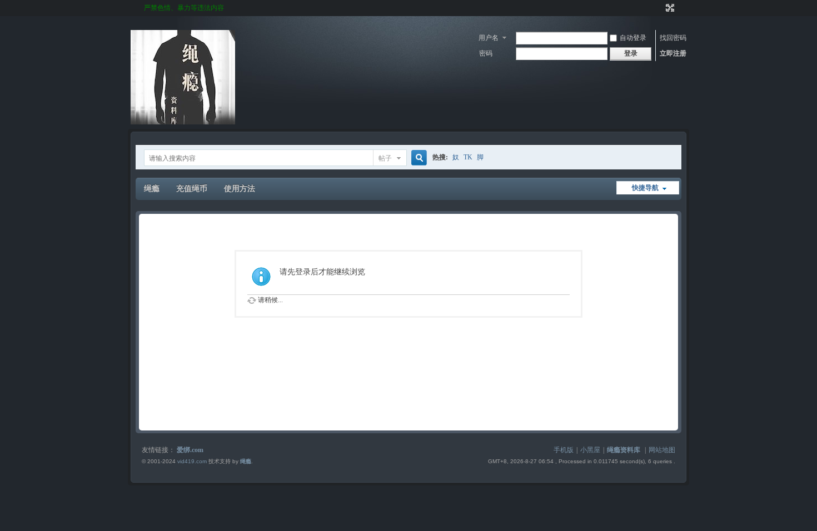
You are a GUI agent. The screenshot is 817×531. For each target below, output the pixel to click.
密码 (485, 53)
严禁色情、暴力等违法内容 (184, 8)
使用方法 (239, 188)
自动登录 (633, 38)
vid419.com (192, 461)
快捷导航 (645, 188)
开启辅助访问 (659, 8)
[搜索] (417, 158)
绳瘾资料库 (623, 450)
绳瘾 (152, 188)
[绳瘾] (183, 122)
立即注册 (673, 53)
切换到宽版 (668, 8)
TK (468, 157)
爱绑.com (190, 450)
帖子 (385, 158)
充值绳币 (191, 188)
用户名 (489, 38)
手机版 (564, 450)
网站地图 (662, 450)
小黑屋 (590, 450)
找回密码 (673, 38)
